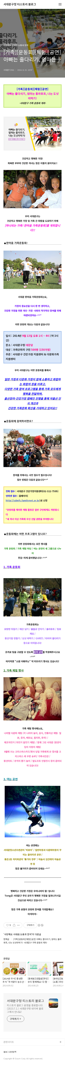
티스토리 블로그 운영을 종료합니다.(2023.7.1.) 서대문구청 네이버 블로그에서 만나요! (25, 1008)
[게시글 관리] (18, 925)
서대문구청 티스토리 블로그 (19, 4)
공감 (6, 1053)
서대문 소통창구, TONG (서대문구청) (21, 1047)
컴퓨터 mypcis (11, 1058)
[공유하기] (14, 925)
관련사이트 (8, 1042)
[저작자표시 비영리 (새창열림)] (40, 925)
